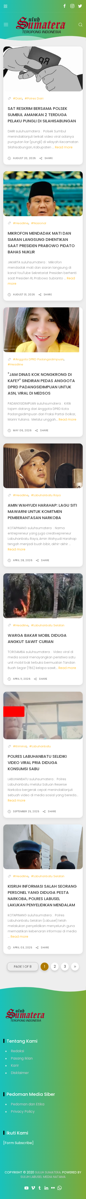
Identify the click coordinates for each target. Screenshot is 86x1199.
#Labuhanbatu (40, 746)
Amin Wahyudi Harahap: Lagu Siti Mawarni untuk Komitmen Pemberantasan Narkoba (42, 511)
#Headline (20, 223)
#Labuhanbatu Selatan (47, 625)
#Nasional (38, 223)
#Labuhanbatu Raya (46, 495)
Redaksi (17, 1051)
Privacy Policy (23, 1111)
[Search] (80, 24)
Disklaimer (20, 1072)
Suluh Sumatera (48, 1172)
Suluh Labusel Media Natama (43, 1177)
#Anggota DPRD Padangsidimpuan (38, 359)
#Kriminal (20, 746)
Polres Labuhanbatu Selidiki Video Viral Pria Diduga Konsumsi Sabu (37, 763)
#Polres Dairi (34, 98)
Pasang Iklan (22, 1058)
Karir (15, 1065)
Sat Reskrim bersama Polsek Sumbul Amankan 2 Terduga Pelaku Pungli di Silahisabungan (42, 115)
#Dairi (17, 98)
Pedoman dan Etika (27, 1104)
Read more (64, 147)
